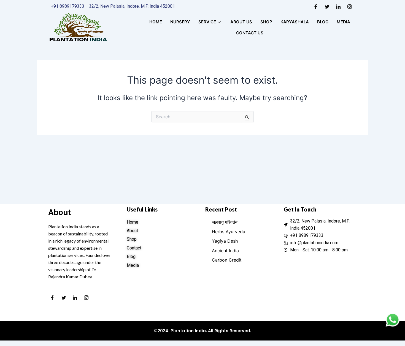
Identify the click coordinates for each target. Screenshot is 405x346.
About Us (241, 21)
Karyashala (294, 21)
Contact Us (249, 32)
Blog (322, 21)
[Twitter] (327, 6)
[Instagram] (349, 6)
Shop (266, 21)
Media (343, 21)
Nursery (180, 21)
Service (207, 21)
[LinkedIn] (338, 6)
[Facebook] (316, 6)
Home (155, 21)
